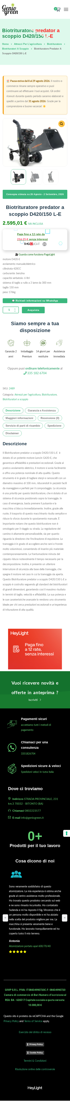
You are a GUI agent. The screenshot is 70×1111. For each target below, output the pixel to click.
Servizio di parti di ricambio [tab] (23, 425)
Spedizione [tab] (54, 425)
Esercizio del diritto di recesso (35, 1032)
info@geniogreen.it (32, 818)
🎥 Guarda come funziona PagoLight (35, 254)
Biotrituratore (54, 44)
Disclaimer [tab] (12, 433)
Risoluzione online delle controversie (35, 1069)
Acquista (33, 310)
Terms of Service (33, 1021)
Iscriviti (33, 699)
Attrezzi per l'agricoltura (28, 44)
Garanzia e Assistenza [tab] (42, 410)
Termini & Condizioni (35, 1061)
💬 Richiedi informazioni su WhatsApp (35, 300)
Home (5, 44)
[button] (61, 124)
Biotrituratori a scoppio (15, 48)
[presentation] (5, 918)
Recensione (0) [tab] (50, 418)
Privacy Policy (11, 1021)
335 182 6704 (37, 373)
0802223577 (33, 810)
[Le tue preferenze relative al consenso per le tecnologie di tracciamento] (66, 833)
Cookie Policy (36, 1052)
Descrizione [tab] (13, 410)
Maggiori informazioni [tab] (19, 418)
